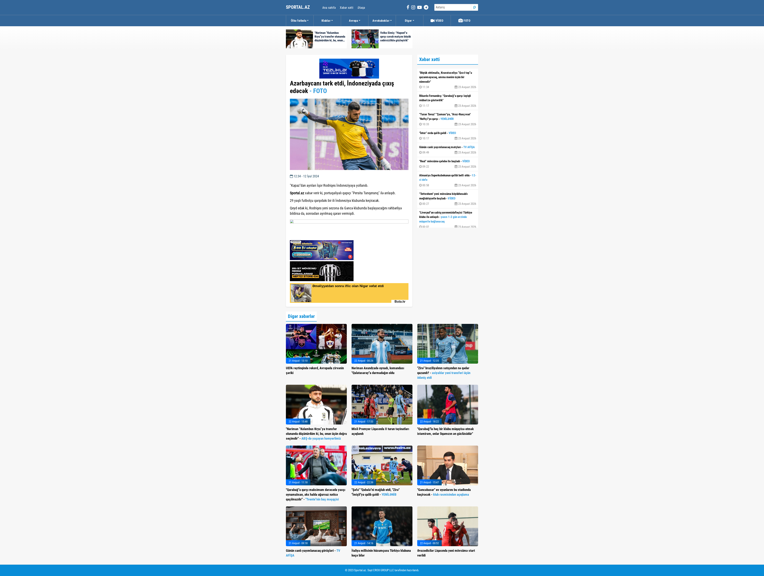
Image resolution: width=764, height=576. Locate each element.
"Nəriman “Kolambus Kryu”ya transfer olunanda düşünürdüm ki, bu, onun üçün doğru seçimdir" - (316, 433)
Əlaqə (361, 8)
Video (439, 20)
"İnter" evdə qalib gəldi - (447, 135)
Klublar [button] (326, 20)
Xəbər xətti (346, 8)
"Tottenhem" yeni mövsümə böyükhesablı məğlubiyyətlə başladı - (447, 199)
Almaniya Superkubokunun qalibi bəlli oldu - (447, 180)
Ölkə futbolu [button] (298, 20)
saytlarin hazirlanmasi (306, 236)
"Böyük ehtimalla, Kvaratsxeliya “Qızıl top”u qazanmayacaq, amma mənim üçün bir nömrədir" (447, 80)
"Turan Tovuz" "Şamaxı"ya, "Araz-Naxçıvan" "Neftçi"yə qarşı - (447, 119)
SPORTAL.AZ (298, 7)
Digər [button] (408, 20)
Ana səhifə (329, 8)
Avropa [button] (353, 20)
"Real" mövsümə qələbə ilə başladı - (447, 164)
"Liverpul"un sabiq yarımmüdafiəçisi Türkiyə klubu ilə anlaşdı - (447, 220)
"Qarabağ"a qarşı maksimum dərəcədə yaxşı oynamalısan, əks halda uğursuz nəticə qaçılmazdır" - (315, 494)
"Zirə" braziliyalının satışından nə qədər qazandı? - (443, 373)
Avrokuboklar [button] (380, 20)
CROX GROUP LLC (383, 570)
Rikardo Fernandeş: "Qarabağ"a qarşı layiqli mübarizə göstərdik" (447, 101)
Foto (467, 20)
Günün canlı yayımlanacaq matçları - (447, 149)
